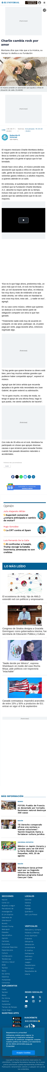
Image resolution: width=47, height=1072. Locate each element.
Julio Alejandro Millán (14, 511)
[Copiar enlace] (29, 476)
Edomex (28, 900)
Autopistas (6, 980)
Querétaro (29, 911)
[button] (31, 2)
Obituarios (29, 941)
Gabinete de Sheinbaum (7, 919)
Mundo (4, 923)
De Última (6, 998)
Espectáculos (7, 950)
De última (6, 974)
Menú (4, 971)
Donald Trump (7, 926)
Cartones (5, 941)
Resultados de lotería (31, 972)
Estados (5, 932)
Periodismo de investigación (7, 910)
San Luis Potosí (31, 914)
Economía (6, 944)
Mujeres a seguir (8, 905)
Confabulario (7, 956)
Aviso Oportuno (31, 935)
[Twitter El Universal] (40, 997)
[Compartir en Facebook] (13, 476)
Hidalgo (28, 908)
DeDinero (28, 956)
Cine (3, 130)
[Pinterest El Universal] (40, 1001)
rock (7, 466)
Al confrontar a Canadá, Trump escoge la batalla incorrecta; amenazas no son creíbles (19, 548)
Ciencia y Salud (8, 962)
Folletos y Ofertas (32, 933)
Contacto (33, 1056)
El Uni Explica (7, 914)
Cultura (5, 953)
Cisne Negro (7, 1010)
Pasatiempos (30, 965)
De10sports (29, 953)
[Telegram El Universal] (26, 997)
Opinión (9, 506)
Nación (4, 900)
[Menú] (44, 2)
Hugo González (11, 526)
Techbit (5, 968)
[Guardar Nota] (33, 476)
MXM (4, 965)
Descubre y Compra (33, 930)
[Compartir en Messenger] (25, 476)
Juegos (27, 962)
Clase (4, 989)
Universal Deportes (9, 947)
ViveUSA (28, 959)
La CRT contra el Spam (18, 530)
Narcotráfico (7, 935)
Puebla (27, 905)
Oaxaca (28, 903)
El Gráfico (29, 950)
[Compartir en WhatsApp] (21, 476)
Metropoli (6, 929)
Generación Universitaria (30, 946)
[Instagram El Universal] (33, 1001)
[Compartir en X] (17, 476)
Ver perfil (14, 139)
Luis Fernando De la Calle (16, 540)
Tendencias (6, 959)
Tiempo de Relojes (9, 1007)
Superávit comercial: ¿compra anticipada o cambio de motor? (20, 518)
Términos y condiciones (19, 1056)
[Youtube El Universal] (26, 1001)
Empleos (28, 938)
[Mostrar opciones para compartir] (44, 10)
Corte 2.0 (5, 903)
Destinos (5, 977)
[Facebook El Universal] (33, 997)
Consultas (6, 983)
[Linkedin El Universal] (26, 1006)
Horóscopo (29, 968)
